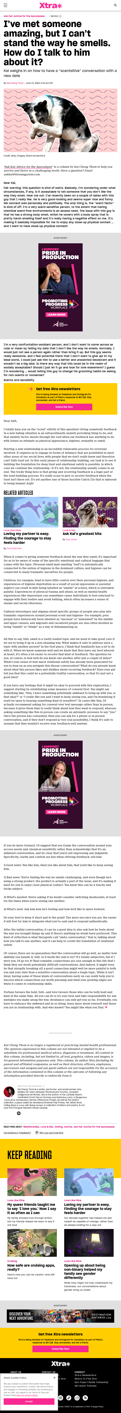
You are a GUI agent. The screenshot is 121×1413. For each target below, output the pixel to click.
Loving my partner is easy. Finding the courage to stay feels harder (27, 538)
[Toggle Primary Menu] (5, 6)
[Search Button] (115, 5)
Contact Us (48, 1372)
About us (15, 1372)
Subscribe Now (64, 406)
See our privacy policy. (27, 1395)
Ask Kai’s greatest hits (82, 533)
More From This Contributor (30, 1086)
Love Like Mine (12, 530)
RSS (85, 1398)
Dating (59, 1126)
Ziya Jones (71, 539)
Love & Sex (69, 530)
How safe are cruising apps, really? (31, 1267)
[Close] (54, 1377)
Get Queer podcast (86, 1386)
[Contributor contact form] (19, 1113)
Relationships (31, 1126)
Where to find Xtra (86, 1378)
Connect (80, 1372)
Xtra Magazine (50, 5)
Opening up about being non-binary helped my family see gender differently (84, 1271)
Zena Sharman (14, 548)
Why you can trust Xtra (51, 1133)
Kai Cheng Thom (15, 83)
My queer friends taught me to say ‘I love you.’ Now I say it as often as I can (31, 1209)
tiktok (68, 1398)
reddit (77, 1398)
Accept (29, 1401)
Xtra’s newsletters (85, 1375)
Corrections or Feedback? (17, 1133)
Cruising (12, 1261)
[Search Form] (115, 5)
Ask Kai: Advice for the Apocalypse (24, 16)
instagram (60, 1398)
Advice (68, 1126)
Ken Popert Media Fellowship (91, 1382)
